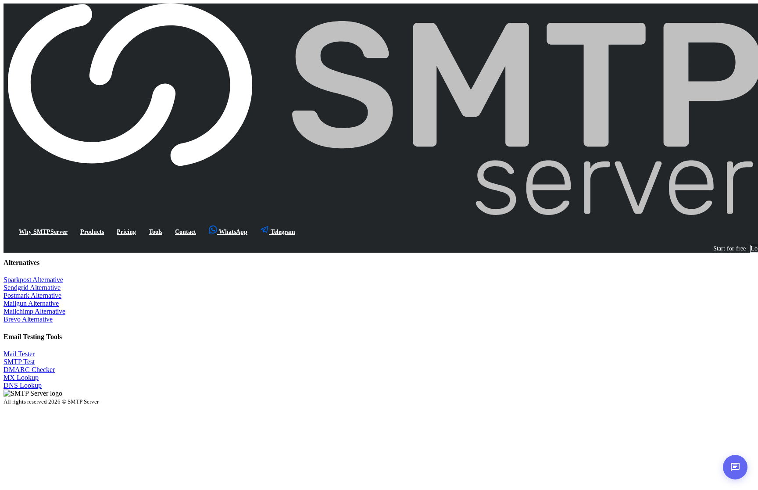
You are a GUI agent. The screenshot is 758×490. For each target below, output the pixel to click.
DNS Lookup (23, 385)
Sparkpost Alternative (33, 279)
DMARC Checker (29, 369)
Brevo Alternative (28, 319)
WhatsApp (232, 231)
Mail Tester (19, 354)
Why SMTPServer (43, 231)
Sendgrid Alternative (32, 287)
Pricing (126, 231)
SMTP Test (19, 361)
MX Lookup (21, 377)
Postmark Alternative (32, 295)
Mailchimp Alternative (34, 311)
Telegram (282, 231)
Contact (185, 231)
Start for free (729, 248)
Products (92, 231)
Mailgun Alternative (31, 303)
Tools (155, 231)
